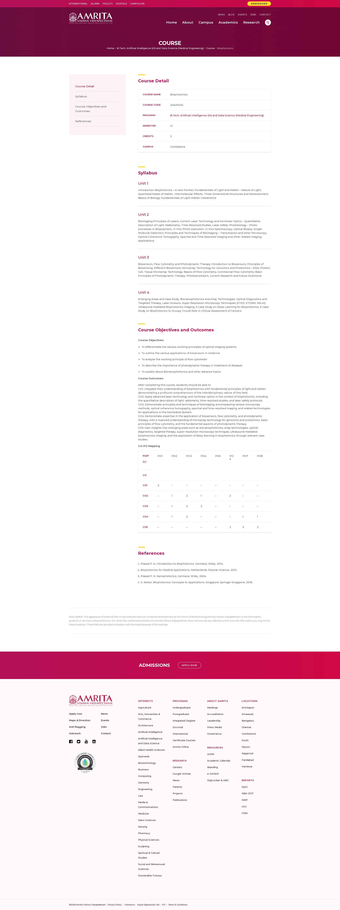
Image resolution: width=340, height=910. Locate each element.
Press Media (214, 727)
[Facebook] (71, 741)
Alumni (95, 3)
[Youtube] (86, 741)
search (268, 22)
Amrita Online (181, 746)
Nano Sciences (147, 820)
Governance (214, 733)
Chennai (246, 727)
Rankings (212, 707)
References (83, 121)
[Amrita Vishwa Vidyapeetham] (90, 17)
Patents (177, 786)
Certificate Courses (184, 740)
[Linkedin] (94, 741)
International (78, 3)
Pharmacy (144, 833)
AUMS (210, 754)
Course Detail (84, 86)
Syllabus (81, 96)
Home (110, 48)
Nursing (142, 826)
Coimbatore (249, 733)
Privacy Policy (115, 904)
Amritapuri (248, 707)
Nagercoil (247, 753)
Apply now (75, 713)
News (221, 14)
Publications (180, 799)
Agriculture (144, 707)
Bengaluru (248, 720)
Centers (177, 767)
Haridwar (247, 766)
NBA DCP (247, 793)
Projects (178, 793)
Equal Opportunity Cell (148, 904)
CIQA (245, 813)
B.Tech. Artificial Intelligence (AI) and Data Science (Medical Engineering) (160, 48)
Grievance (129, 904)
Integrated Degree (184, 720)
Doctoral (178, 727)
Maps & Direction (79, 720)
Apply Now (189, 665)
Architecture (145, 725)
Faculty (108, 3)
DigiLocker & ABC (218, 780)
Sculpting (143, 846)
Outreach (75, 733)
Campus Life (137, 3)
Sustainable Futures (150, 875)
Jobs (253, 14)
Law (140, 795)
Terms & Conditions (177, 904)
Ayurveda (143, 756)
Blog (231, 14)
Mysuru (246, 746)
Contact (265, 14)
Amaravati (248, 714)
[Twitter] (78, 741)
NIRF (245, 799)
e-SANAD (213, 773)
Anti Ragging (77, 726)
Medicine (143, 813)
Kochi (245, 740)
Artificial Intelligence (150, 732)
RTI (163, 904)
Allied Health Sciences (151, 749)
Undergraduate (182, 707)
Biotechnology (147, 762)
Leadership (213, 720)
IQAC (245, 786)
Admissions (259, 3)
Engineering (145, 789)
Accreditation (215, 714)
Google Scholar (182, 773)
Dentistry (143, 782)
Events (242, 14)
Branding (212, 767)
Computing (144, 776)
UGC (244, 806)
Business (143, 769)
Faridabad (248, 759)
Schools (121, 3)
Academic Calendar (218, 760)
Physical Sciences (148, 839)
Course (210, 48)
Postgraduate (181, 714)
